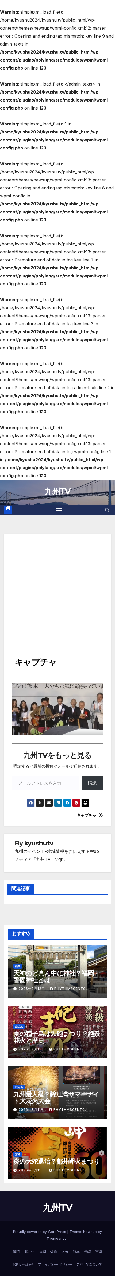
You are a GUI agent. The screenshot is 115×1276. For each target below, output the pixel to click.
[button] (107, 510)
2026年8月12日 (32, 989)
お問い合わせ (23, 1264)
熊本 (76, 1251)
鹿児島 (19, 1026)
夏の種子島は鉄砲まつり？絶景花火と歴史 (56, 1037)
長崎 (87, 1251)
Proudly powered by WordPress (40, 1231)
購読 (92, 783)
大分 (65, 1251)
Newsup (90, 1231)
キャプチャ (86, 815)
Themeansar (57, 1238)
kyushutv (38, 843)
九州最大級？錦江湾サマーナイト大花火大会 (56, 1097)
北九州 (29, 1251)
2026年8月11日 (31, 1049)
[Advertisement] (57, 591)
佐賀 (53, 1251)
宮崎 (17, 1154)
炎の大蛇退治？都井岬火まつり (56, 1161)
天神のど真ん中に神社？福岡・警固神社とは (56, 976)
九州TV (57, 491)
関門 (16, 1251)
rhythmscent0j (71, 989)
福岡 (17, 966)
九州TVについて (89, 1264)
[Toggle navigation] (58, 510)
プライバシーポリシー (55, 1264)
